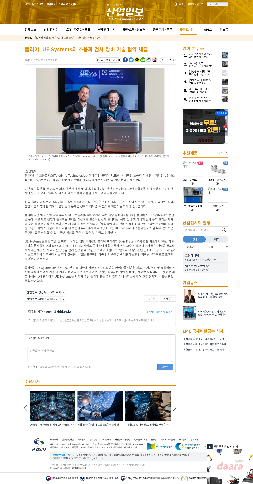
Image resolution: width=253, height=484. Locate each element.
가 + (172, 60)
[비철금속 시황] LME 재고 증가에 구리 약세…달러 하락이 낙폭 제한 (217, 339)
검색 (181, 4)
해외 (217, 239)
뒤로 (152, 298)
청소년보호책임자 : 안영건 (145, 439)
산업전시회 (51, 29)
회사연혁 (82, 439)
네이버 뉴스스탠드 (34, 4)
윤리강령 (93, 439)
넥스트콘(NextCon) (197, 266)
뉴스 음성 (105, 60)
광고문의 (183, 439)
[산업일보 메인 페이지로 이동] (124, 11)
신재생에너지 (106, 29)
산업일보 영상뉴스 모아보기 (44, 292)
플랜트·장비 (188, 29)
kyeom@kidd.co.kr (57, 311)
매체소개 (54, 439)
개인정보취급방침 (122, 439)
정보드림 (194, 439)
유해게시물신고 (195, 4)
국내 (194, 239)
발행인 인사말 (68, 439)
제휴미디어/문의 (168, 439)
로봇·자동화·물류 (78, 29)
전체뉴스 (30, 29)
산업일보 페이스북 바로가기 (44, 299)
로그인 (165, 367)
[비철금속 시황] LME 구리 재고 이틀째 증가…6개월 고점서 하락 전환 (218, 349)
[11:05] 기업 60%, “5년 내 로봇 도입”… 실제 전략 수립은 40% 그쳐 (70, 37)
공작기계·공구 (162, 29)
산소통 (224, 29)
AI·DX (208, 29)
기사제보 (51, 4)
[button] (148, 59)
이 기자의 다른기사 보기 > (159, 311)
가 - (164, 60)
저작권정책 (106, 439)
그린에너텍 (192, 255)
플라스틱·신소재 (134, 29)
